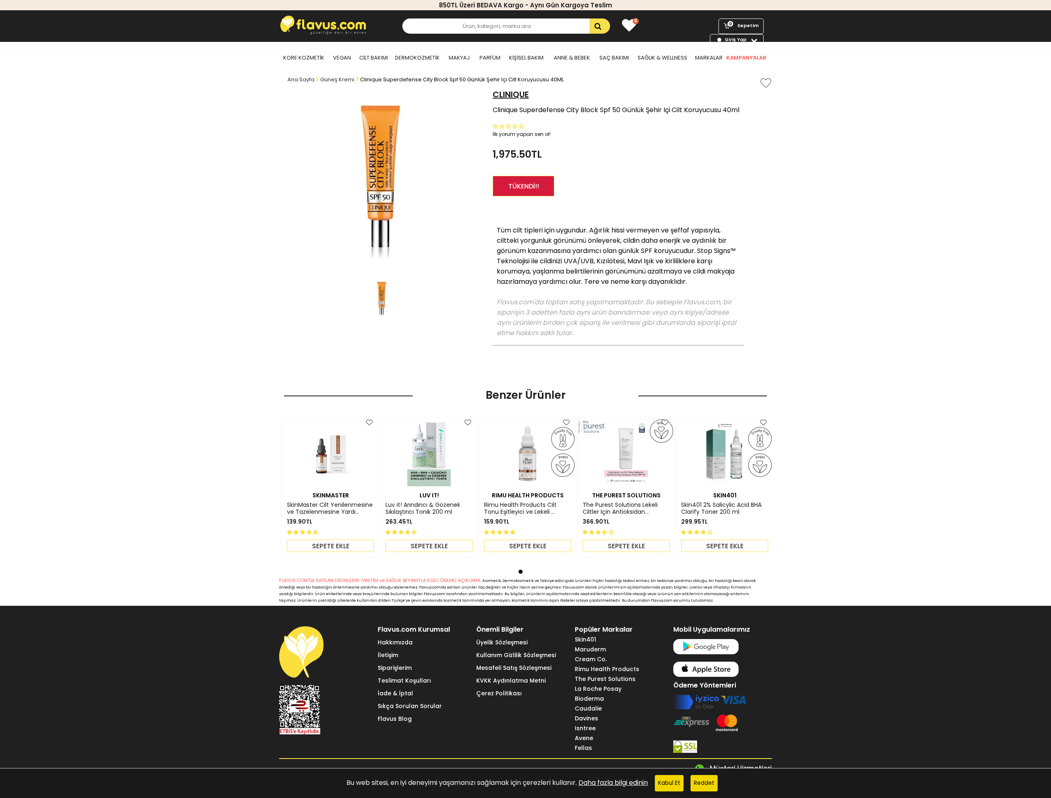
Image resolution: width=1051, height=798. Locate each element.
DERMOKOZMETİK (417, 58)
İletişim (388, 655)
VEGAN (342, 58)
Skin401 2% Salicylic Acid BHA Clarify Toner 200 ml (721, 508)
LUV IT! (429, 495)
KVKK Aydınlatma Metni (511, 680)
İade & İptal (395, 693)
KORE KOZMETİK (303, 58)
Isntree (585, 728)
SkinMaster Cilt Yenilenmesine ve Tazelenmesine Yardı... (330, 508)
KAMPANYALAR (746, 58)
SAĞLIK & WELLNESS (662, 58)
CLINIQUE (511, 94)
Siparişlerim (395, 668)
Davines (586, 718)
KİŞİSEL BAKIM (526, 58)
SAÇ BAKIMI (614, 58)
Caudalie (588, 708)
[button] (509, 126)
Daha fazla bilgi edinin (613, 782)
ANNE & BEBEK (572, 58)
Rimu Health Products (607, 669)
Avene (584, 738)
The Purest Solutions (605, 679)
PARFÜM (490, 58)
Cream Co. (591, 659)
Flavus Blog (395, 719)
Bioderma (589, 699)
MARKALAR (709, 58)
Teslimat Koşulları (404, 680)
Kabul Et (669, 783)
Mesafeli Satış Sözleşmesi (513, 668)
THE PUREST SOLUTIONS (626, 495)
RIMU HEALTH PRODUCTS (528, 495)
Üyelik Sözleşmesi (502, 642)
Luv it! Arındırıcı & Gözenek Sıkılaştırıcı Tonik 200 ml (423, 508)
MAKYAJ (459, 58)
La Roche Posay (598, 689)
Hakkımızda (395, 642)
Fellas (583, 748)
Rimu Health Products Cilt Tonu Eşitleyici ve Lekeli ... (520, 508)
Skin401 (585, 639)
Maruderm (590, 649)
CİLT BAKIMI (373, 58)
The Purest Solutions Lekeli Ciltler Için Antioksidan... (620, 508)
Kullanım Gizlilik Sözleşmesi (516, 655)
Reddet (704, 783)
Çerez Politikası (499, 693)
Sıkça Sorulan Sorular (410, 706)
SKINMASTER (330, 495)
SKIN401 (725, 495)
